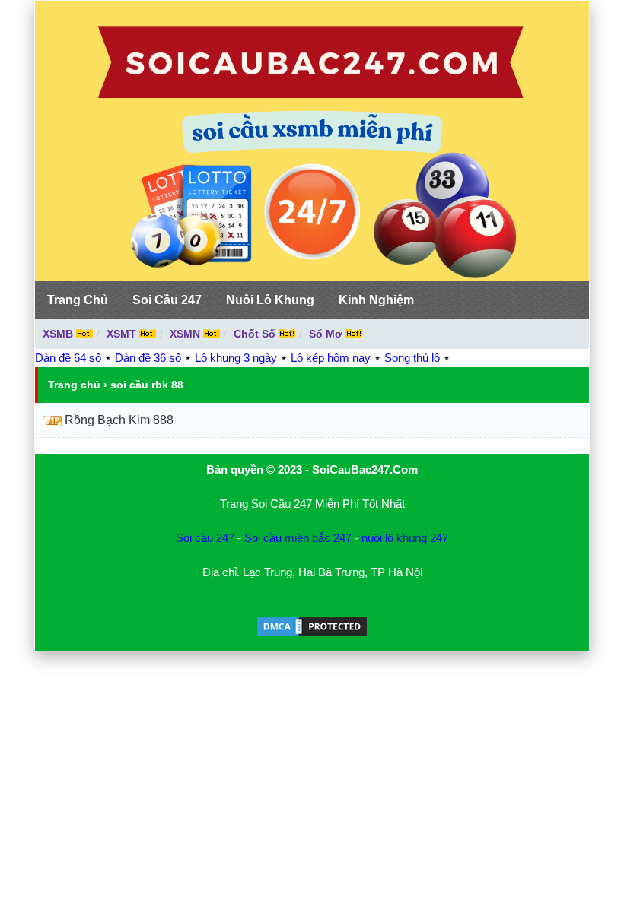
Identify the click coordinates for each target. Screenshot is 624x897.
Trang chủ (74, 385)
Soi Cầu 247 (167, 299)
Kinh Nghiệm (376, 299)
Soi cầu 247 (205, 537)
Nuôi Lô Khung (270, 299)
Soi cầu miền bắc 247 (298, 537)
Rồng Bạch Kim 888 (119, 420)
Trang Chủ (77, 299)
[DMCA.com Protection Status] (312, 633)
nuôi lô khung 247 (404, 537)
